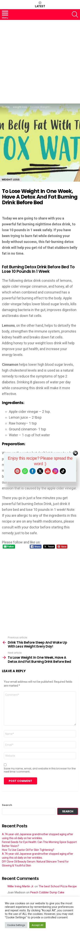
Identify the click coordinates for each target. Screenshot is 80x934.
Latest (40, 6)
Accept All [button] (37, 925)
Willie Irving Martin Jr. (20, 886)
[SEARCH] (75, 14)
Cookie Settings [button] (16, 925)
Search (7, 805)
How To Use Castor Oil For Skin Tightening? (28, 849)
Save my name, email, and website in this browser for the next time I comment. (40, 770)
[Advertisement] (40, 61)
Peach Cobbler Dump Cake (47, 892)
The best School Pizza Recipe (58, 886)
